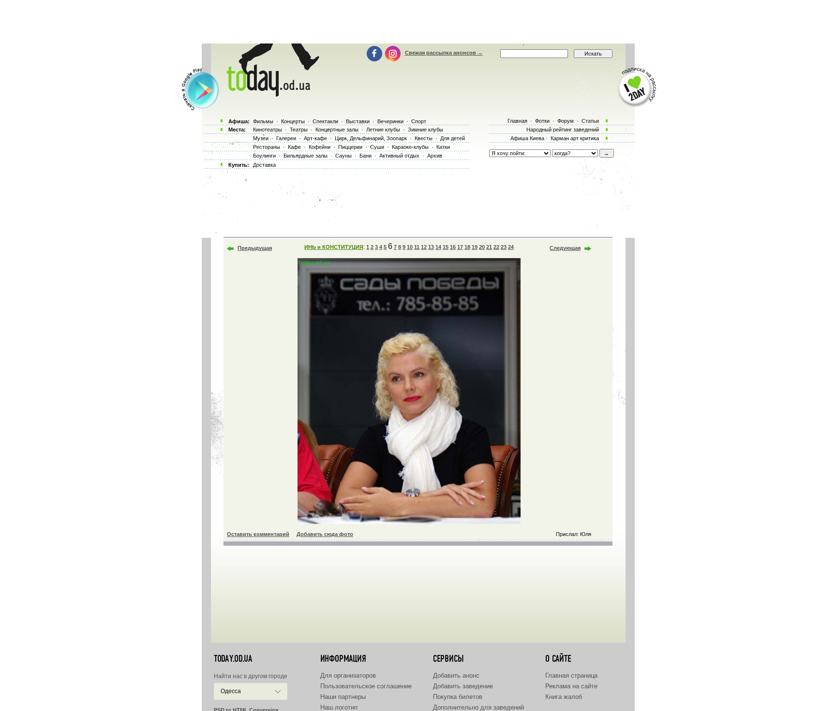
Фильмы (263, 121)
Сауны (343, 156)
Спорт (418, 121)
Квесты (424, 138)
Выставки (358, 121)
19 (475, 247)
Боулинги (264, 156)
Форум (565, 121)
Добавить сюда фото (325, 534)
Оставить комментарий (258, 534)
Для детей (452, 138)
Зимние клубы (425, 129)
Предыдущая (255, 248)
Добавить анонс (456, 675)
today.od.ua (233, 658)
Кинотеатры (267, 129)
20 (482, 247)
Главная (517, 121)
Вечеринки (390, 121)
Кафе (294, 147)
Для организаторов (348, 675)
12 (424, 247)
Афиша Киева (527, 138)
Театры (299, 129)
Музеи (261, 138)
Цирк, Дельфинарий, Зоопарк (371, 138)
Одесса (231, 691)
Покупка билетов (457, 696)
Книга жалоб (563, 696)
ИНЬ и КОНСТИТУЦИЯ (333, 247)
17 (460, 247)
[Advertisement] (418, 22)
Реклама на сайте (571, 686)
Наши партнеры (343, 696)
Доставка (264, 165)
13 (431, 247)
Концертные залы (336, 129)
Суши (377, 147)
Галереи (286, 138)
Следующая (565, 248)
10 (410, 247)
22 (496, 247)
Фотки (542, 121)
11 (416, 247)
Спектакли (325, 121)
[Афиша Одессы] (270, 94)
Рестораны (266, 147)
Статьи (590, 121)
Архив (434, 156)
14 (438, 247)
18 (467, 247)
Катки (443, 147)
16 (453, 247)
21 (489, 247)
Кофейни (319, 147)
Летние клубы (383, 129)
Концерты (293, 121)
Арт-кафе (315, 138)
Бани (365, 156)
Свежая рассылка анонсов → (444, 53)
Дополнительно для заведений (478, 707)
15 (445, 247)
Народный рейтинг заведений (562, 129)
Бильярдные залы (306, 156)
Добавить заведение (463, 686)
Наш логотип (339, 707)
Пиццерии (350, 147)
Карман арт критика (575, 138)
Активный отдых (399, 156)
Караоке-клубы (410, 147)
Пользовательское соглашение (366, 686)
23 (504, 247)
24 (511, 247)
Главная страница (571, 675)
